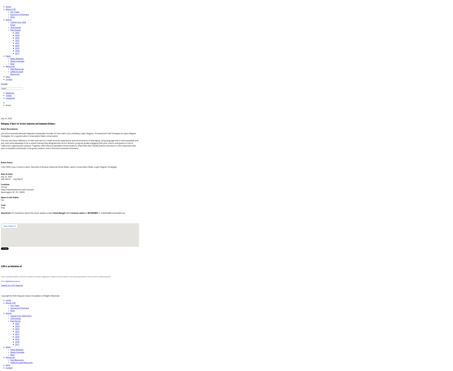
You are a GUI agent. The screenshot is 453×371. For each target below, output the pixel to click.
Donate (4, 84)
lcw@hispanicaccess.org (12, 281)
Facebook (10, 93)
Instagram (10, 98)
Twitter (9, 95)
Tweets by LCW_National (12, 285)
